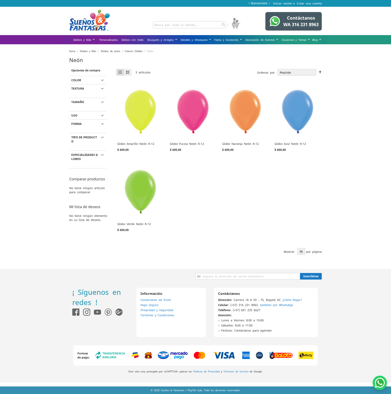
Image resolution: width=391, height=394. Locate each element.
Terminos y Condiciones (157, 315)
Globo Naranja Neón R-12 (240, 143)
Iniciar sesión (282, 3)
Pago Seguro (149, 304)
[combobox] (189, 24)
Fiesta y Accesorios (227, 39)
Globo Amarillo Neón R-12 (135, 143)
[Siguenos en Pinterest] (110, 312)
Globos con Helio (132, 39)
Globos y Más (83, 39)
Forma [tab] (76, 124)
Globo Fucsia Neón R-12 (187, 143)
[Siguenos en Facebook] (75, 312)
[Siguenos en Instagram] (84, 312)
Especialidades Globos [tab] (84, 157)
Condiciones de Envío (156, 299)
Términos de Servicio (235, 371)
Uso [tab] (74, 115)
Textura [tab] (77, 88)
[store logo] (89, 20)
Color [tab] (76, 80)
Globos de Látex (110, 51)
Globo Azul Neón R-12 (290, 143)
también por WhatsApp (276, 304)
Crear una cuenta (309, 3)
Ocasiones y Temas (295, 39)
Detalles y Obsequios (195, 39)
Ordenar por (266, 72)
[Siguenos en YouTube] (97, 312)
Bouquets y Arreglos (161, 39)
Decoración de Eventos (260, 39)
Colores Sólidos (134, 51)
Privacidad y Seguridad (157, 310)
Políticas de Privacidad (206, 371)
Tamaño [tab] (77, 102)
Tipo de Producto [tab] (84, 139)
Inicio (72, 51)
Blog (315, 39)
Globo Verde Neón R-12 (134, 223)
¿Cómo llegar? (292, 299)
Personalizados (108, 39)
